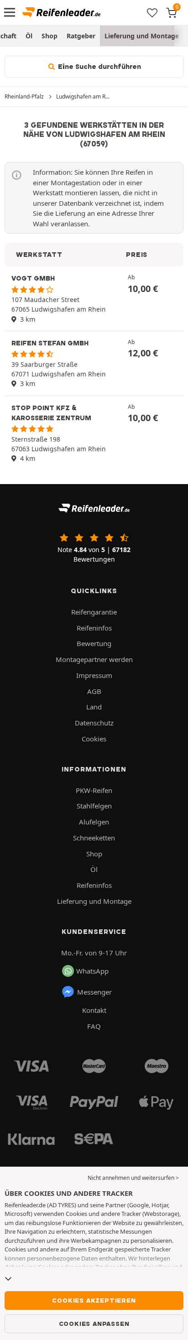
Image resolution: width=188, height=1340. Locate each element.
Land (94, 706)
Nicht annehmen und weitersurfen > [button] (133, 1178)
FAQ (94, 1026)
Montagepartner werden (94, 659)
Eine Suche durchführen (98, 67)
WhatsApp (92, 970)
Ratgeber (81, 35)
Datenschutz (94, 722)
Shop (49, 35)
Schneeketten (94, 837)
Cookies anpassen (94, 1323)
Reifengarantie (94, 611)
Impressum (94, 675)
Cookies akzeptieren (94, 1300)
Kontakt (94, 1010)
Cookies (94, 738)
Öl (29, 35)
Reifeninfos (94, 627)
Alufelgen (94, 821)
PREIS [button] (136, 254)
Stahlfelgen (94, 805)
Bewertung (94, 643)
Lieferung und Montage (141, 35)
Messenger (94, 991)
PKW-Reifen (94, 790)
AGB (94, 691)
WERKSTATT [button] (39, 254)
